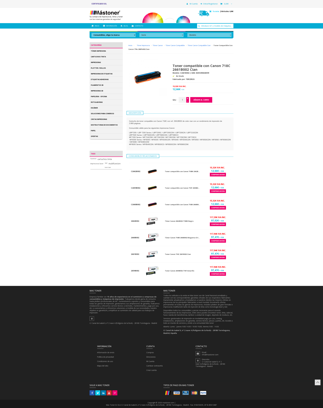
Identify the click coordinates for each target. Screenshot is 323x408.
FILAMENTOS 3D (97, 85)
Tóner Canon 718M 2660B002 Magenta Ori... (182, 238)
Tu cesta (216, 11)
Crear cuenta (151, 370)
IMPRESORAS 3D (97, 91)
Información (111, 26)
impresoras (93, 159)
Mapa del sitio (102, 366)
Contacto (139, 26)
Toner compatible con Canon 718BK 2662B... (182, 171)
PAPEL (93, 131)
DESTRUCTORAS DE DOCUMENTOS (104, 125)
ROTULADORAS (97, 102)
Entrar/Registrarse (210, 4)
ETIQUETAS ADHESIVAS (100, 79)
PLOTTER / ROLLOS (98, 68)
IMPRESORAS (96, 62)
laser (106, 163)
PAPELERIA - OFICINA (99, 96)
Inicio (97, 26)
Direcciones (151, 357)
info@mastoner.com (210, 354)
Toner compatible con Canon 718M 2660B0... (182, 204)
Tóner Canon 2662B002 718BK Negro (179, 221)
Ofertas (94, 136)
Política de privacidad (105, 357)
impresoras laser (96, 164)
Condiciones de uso (105, 361)
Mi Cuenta (193, 4)
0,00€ (226, 4)
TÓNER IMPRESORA (98, 51)
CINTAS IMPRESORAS (99, 119)
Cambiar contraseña (154, 366)
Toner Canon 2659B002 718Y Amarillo (179, 271)
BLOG (126, 26)
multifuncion (114, 163)
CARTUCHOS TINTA (98, 57)
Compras (150, 352)
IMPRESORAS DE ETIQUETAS (101, 74)
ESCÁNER (94, 108)
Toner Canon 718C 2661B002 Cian (178, 254)
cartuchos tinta (105, 159)
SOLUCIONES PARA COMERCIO (102, 113)
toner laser (108, 167)
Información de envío (105, 352)
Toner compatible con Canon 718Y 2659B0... (182, 188)
